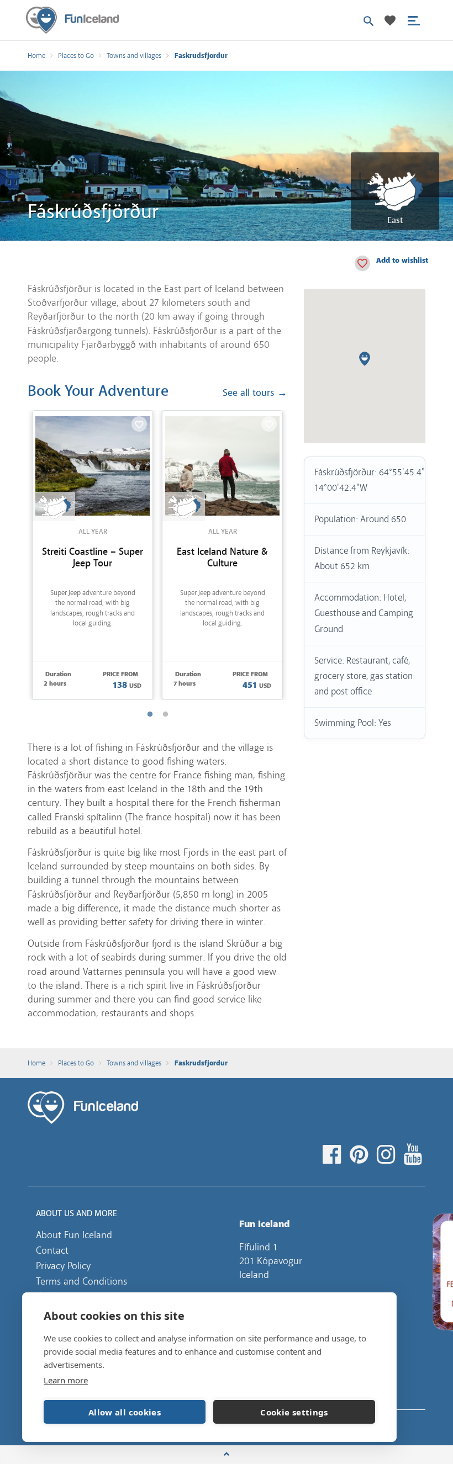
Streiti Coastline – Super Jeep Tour (92, 557)
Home (36, 55)
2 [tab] (165, 714)
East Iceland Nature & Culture (222, 557)
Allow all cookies (124, 1412)
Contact (52, 1250)
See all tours (255, 394)
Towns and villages (134, 55)
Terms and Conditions (81, 1281)
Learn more (66, 1380)
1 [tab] (149, 714)
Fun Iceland (72, 20)
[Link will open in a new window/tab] (333, 1155)
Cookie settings (294, 1412)
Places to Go (76, 55)
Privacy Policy (63, 1266)
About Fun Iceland (74, 1235)
